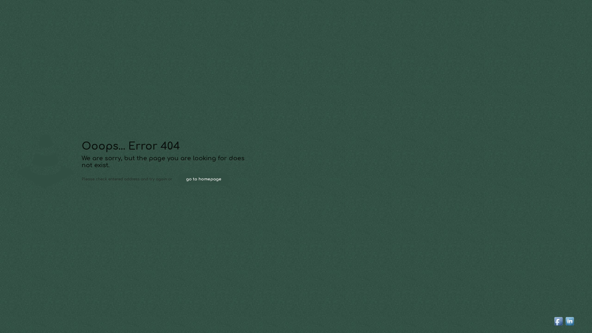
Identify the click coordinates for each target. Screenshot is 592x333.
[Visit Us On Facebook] (558, 326)
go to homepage (203, 179)
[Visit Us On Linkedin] (569, 326)
